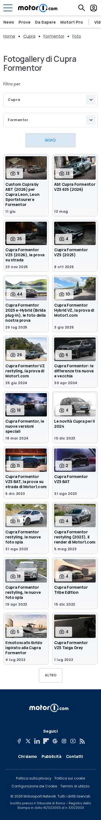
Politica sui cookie (70, 778)
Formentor (53, 36)
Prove (25, 22)
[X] (28, 741)
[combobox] (50, 99)
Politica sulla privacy (33, 778)
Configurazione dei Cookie (34, 786)
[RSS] (82, 741)
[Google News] (55, 741)
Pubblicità (51, 756)
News (8, 22)
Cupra (29, 36)
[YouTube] (73, 741)
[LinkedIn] (37, 741)
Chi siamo (27, 756)
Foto (76, 36)
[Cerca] (81, 7)
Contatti (74, 756)
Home (9, 36)
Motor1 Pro (71, 22)
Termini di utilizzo (74, 786)
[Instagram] (64, 741)
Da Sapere (45, 22)
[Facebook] (19, 741)
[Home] (38, 8)
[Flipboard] (46, 741)
